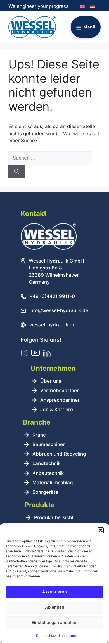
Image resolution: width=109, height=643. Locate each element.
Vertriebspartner (59, 390)
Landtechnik (46, 463)
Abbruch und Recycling (59, 454)
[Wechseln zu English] (82, 6)
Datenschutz (46, 636)
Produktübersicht (54, 517)
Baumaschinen (49, 444)
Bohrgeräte (45, 492)
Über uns (50, 381)
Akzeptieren (54, 591)
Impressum (67, 636)
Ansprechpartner (60, 400)
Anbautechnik (48, 473)
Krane (39, 435)
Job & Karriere (56, 409)
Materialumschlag (52, 482)
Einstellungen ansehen (54, 622)
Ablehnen (54, 607)
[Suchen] (16, 171)
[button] (100, 530)
